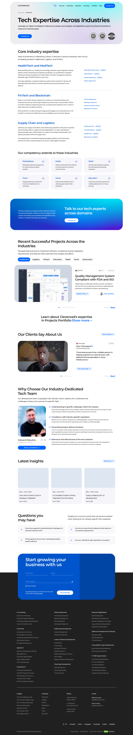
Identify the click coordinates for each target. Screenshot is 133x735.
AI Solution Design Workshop (25, 618)
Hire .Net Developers (98, 665)
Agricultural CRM (22, 708)
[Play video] (43, 356)
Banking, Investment (90, 102)
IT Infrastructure (59, 673)
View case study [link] (83, 369)
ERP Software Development (100, 618)
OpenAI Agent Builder (23, 659)
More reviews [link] (106, 334)
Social (57, 178)
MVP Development (97, 637)
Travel (24, 178)
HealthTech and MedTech (35, 65)
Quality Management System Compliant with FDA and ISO (95, 277)
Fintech (46, 259)
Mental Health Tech (90, 81)
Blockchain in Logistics (91, 137)
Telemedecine (88, 74)
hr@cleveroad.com (97, 705)
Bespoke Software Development (64, 659)
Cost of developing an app (24, 697)
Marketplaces (28, 161)
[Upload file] (72, 582)
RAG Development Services (25, 676)
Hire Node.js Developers (99, 667)
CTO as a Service (96, 640)
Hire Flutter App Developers (100, 659)
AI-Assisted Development (24, 643)
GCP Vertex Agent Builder (24, 656)
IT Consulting (58, 645)
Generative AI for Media (24, 678)
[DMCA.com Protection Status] (109, 731)
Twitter (104, 724)
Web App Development (61, 624)
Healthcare (24, 259)
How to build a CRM (22, 711)
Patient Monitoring (90, 77)
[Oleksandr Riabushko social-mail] (42, 439)
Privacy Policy (39, 593)
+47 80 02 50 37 (71, 709)
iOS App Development (60, 635)
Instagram (87, 724)
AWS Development (60, 667)
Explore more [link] (81, 294)
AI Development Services (24, 632)
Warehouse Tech (89, 126)
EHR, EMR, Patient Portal (91, 70)
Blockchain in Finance (90, 108)
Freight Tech (88, 133)
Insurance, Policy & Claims (92, 105)
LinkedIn (72, 724)
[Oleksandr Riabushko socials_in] (45, 439)
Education (93, 178)
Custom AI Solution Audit (24, 624)
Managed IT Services (60, 648)
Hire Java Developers (98, 662)
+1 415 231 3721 (71, 703)
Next (112, 307)
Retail (91, 161)
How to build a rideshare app (25, 700)
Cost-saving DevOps (60, 670)
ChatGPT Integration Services (25, 673)
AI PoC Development (23, 662)
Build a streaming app (23, 705)
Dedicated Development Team (63, 654)
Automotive (87, 259)
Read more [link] (108, 461)
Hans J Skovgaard (83, 346)
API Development (59, 621)
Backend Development (61, 618)
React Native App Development (101, 648)
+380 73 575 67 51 (72, 697)
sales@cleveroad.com (98, 700)
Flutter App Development (99, 651)
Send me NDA (31, 586)
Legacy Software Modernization (101, 624)
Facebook (97, 724)
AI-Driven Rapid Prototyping (25, 681)
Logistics (36, 259)
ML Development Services (24, 635)
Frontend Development (61, 615)
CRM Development (97, 615)
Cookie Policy (84, 731)
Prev (106, 307)
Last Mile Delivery (89, 130)
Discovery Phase (96, 635)
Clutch (80, 724)
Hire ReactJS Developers (99, 670)
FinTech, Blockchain (90, 99)
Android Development (61, 632)
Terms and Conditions (96, 731)
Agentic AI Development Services (26, 651)
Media (58, 161)
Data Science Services (23, 640)
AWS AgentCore (21, 654)
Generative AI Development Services (27, 637)
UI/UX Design (58, 656)
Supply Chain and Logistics (36, 123)
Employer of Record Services (100, 673)
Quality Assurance (59, 651)
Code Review (58, 643)
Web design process (23, 713)
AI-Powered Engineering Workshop (27, 621)
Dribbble (112, 724)
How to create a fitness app (25, 702)
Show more (80, 320)
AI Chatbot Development (24, 670)
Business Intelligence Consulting (101, 621)
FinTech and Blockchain (34, 95)
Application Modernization (99, 627)
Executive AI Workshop (23, 615)
